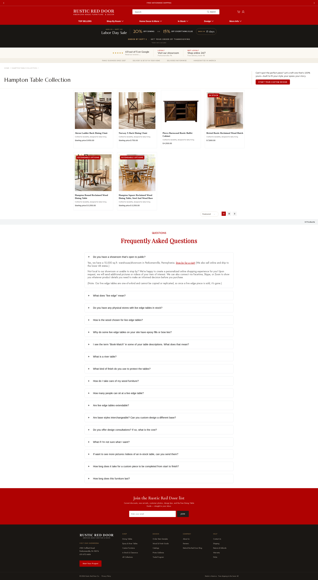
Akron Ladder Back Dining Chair (91, 133)
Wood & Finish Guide (161, 543)
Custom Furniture (128, 548)
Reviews (186, 543)
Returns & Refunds (219, 548)
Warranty (216, 552)
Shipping (216, 543)
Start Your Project (90, 563)
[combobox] (175, 11)
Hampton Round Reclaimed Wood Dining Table (91, 196)
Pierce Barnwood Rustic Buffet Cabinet (177, 134)
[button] (115, 21)
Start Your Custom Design (272, 82)
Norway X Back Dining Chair (133, 133)
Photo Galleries (158, 552)
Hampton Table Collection (24, 68)
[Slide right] (314, 2)
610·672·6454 (85, 554)
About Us (186, 539)
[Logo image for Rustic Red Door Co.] (97, 536)
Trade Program (158, 557)
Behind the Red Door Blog (192, 548)
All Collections (127, 557)
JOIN (183, 514)
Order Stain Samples (160, 539)
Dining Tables (127, 539)
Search (213, 12)
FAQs (215, 557)
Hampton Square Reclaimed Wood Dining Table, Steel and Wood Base (136, 196)
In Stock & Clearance (130, 552)
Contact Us (217, 539)
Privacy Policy (106, 576)
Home (6, 68)
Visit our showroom (89, 543)
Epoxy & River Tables (129, 543)
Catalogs (156, 548)
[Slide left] (3, 2)
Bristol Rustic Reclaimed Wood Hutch (224, 133)
